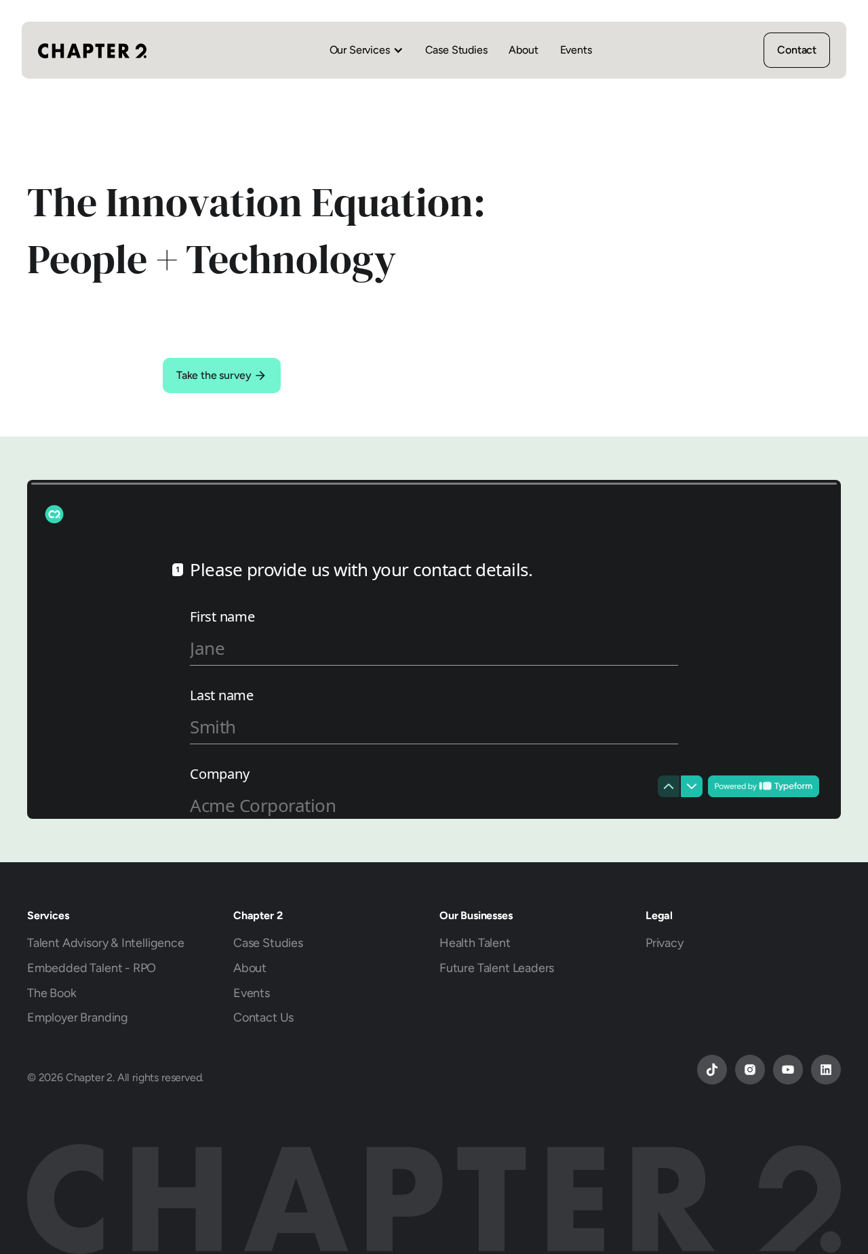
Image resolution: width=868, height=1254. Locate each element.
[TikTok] (712, 1070)
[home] (92, 50)
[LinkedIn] (826, 1070)
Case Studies (456, 49)
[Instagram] (750, 1070)
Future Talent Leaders (496, 967)
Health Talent (475, 942)
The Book (52, 993)
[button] (366, 50)
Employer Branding (77, 1017)
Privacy (665, 942)
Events (576, 49)
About (523, 49)
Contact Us (263, 1017)
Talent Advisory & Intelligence (105, 942)
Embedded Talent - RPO (91, 967)
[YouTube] (788, 1070)
